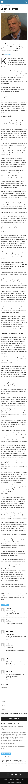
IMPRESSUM (11, 779)
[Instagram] (12, 774)
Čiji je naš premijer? (8, 756)
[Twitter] (16, 774)
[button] (26, 2)
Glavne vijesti (7, 5)
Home (2, 5)
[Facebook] (7, 774)
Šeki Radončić (7, 54)
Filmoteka (17, 779)
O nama (22, 779)
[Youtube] (20, 774)
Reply (7, 615)
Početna (5, 779)
